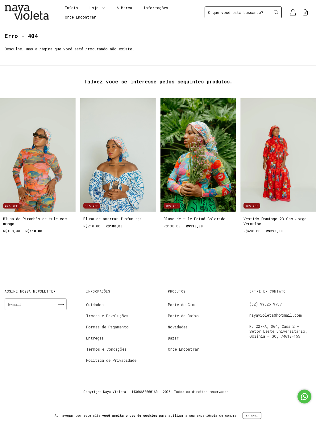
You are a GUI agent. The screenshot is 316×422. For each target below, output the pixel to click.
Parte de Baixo (183, 315)
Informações (155, 7)
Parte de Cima (182, 304)
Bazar (173, 337)
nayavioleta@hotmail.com (275, 315)
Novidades (178, 326)
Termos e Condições (106, 349)
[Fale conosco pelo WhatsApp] (304, 396)
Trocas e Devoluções (107, 315)
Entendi (252, 415)
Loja (95, 7)
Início (71, 7)
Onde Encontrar (80, 17)
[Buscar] (276, 12)
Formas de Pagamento (107, 326)
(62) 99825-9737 (265, 304)
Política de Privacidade (111, 360)
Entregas (95, 337)
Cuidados (95, 304)
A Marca (124, 7)
